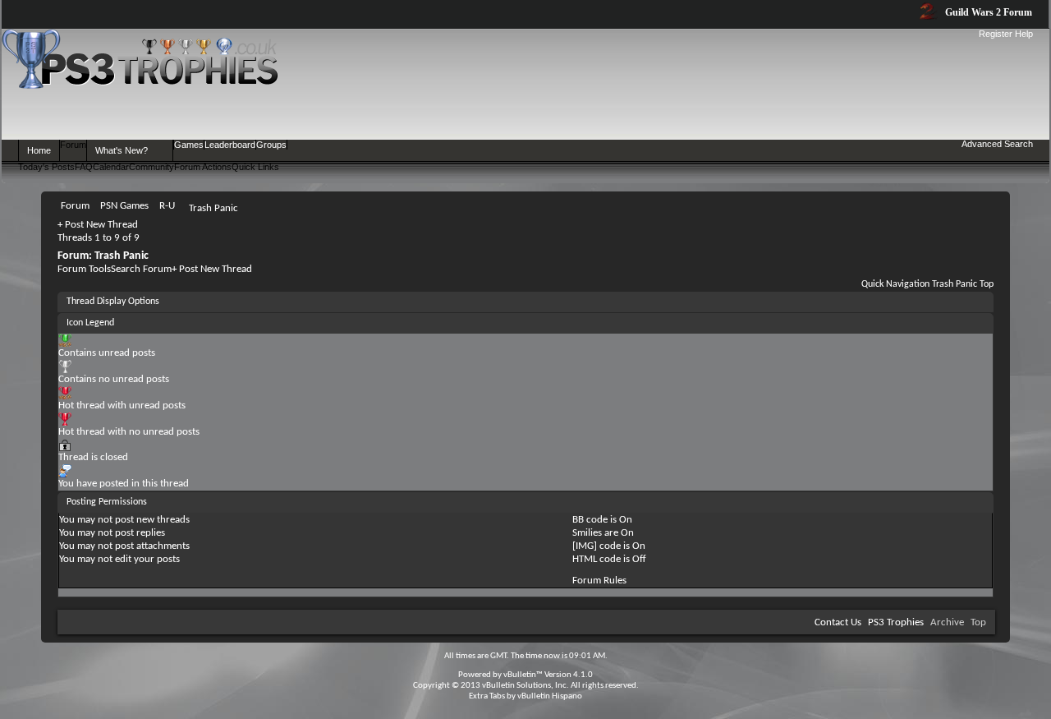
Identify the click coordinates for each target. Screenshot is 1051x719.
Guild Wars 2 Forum (987, 12)
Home (39, 150)
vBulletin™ (523, 675)
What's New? (121, 150)
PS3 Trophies (896, 622)
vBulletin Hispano (549, 696)
